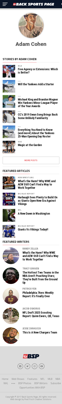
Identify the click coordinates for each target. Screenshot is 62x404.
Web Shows (18, 379)
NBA (20, 141)
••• (19, 80)
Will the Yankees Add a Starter (36, 84)
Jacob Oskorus (31, 308)
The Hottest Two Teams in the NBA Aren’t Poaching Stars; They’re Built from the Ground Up (40, 277)
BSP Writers (40, 383)
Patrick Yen (29, 289)
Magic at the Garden (30, 145)
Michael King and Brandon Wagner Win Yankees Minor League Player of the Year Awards (38, 103)
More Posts (31, 160)
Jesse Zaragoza (31, 328)
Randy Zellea (30, 249)
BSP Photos (24, 383)
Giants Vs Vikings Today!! (33, 229)
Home (5, 379)
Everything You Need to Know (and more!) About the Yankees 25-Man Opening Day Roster (36, 133)
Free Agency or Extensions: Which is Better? (38, 71)
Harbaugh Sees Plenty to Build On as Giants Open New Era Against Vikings (37, 201)
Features (32, 379)
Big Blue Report (26, 193)
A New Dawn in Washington (34, 213)
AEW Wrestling (26, 177)
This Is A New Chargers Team (39, 332)
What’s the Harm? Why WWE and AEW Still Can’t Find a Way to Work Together (37, 184)
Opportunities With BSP (32, 387)
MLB (20, 65)
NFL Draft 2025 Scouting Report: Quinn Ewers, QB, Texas (40, 314)
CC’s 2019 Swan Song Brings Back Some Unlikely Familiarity (38, 116)
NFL (19, 209)
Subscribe (56, 383)
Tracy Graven (30, 268)
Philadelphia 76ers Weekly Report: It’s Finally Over (38, 294)
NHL (6, 383)
